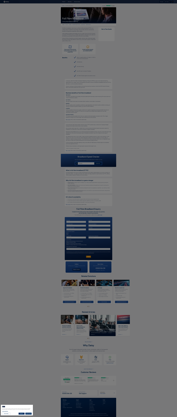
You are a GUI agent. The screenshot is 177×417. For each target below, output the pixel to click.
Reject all (21, 413)
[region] (17, 410)
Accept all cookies (28, 413)
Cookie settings (6, 413)
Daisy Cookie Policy (5, 411)
